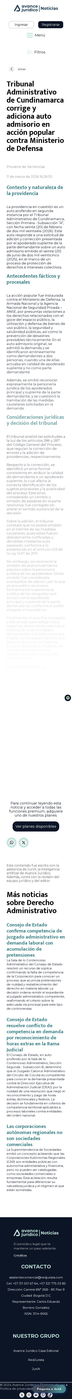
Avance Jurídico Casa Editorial (36, 1351)
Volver (22, 69)
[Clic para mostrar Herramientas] (67, 697)
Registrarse (51, 25)
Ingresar (21, 25)
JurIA (36, 1369)
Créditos (20, 1255)
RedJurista (36, 1360)
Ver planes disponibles (36, 826)
